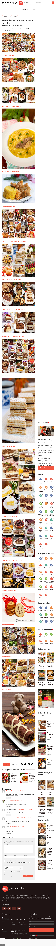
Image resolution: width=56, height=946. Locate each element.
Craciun (15, 16)
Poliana (8, 790)
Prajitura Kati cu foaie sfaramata (49, 863)
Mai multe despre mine (46, 468)
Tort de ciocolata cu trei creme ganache (50, 735)
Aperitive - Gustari (7, 16)
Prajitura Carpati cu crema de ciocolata (50, 850)
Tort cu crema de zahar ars (50, 684)
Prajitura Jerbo (50, 793)
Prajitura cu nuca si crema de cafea (50, 811)
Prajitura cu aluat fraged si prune (18, 920)
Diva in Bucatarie (31, 2)
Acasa (9, 8)
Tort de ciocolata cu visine (50, 723)
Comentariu (7, 844)
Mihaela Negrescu (10, 818)
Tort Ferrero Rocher (50, 826)
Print (6, 764)
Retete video (18, 8)
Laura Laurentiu (33, 938)
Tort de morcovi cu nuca (50, 761)
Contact (33, 9)
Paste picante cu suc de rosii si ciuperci (32, 776)
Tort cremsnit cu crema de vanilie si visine (50, 748)
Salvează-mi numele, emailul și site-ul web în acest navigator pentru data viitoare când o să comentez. (18, 861)
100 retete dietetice (50, 665)
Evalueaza (6, 875)
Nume (6, 855)
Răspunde (9, 797)
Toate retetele (44, 8)
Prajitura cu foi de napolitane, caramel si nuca (42, 812)
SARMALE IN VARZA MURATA (11, 172)
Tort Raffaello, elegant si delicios (49, 838)
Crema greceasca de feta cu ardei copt (18, 930)
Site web (25, 855)
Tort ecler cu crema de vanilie (41, 684)
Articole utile (24, 9)
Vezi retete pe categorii (31, 8)
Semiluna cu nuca (42, 793)
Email (15, 855)
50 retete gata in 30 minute (42, 666)
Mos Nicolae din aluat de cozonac (14, 776)
